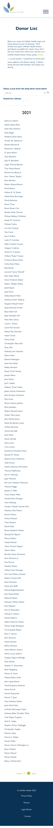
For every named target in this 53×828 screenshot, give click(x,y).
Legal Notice (26, 809)
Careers (27, 816)
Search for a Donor (12, 98)
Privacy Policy (26, 795)
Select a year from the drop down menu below (25, 88)
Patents (27, 802)
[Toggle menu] (46, 11)
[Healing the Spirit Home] (16, 7)
